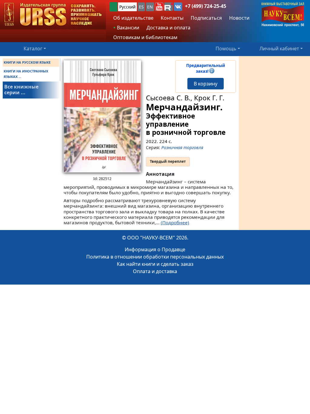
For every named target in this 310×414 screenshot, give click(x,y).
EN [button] (150, 7)
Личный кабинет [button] (279, 48)
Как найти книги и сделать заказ (155, 264)
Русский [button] (127, 7)
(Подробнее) (175, 222)
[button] (159, 6)
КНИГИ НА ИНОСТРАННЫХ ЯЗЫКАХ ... (26, 74)
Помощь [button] (226, 48)
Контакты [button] (172, 18)
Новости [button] (239, 18)
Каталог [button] (33, 48)
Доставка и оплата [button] (168, 27)
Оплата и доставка (155, 271)
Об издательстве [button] (133, 18)
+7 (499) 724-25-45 (205, 6)
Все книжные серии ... (21, 89)
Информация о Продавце (155, 249)
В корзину (205, 83)
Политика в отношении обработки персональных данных (155, 256)
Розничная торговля (182, 147)
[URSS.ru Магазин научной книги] (53, 14)
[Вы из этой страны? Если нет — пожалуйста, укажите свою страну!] (113, 7)
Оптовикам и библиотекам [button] (145, 37)
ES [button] (141, 7)
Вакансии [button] (127, 27)
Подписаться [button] (206, 18)
